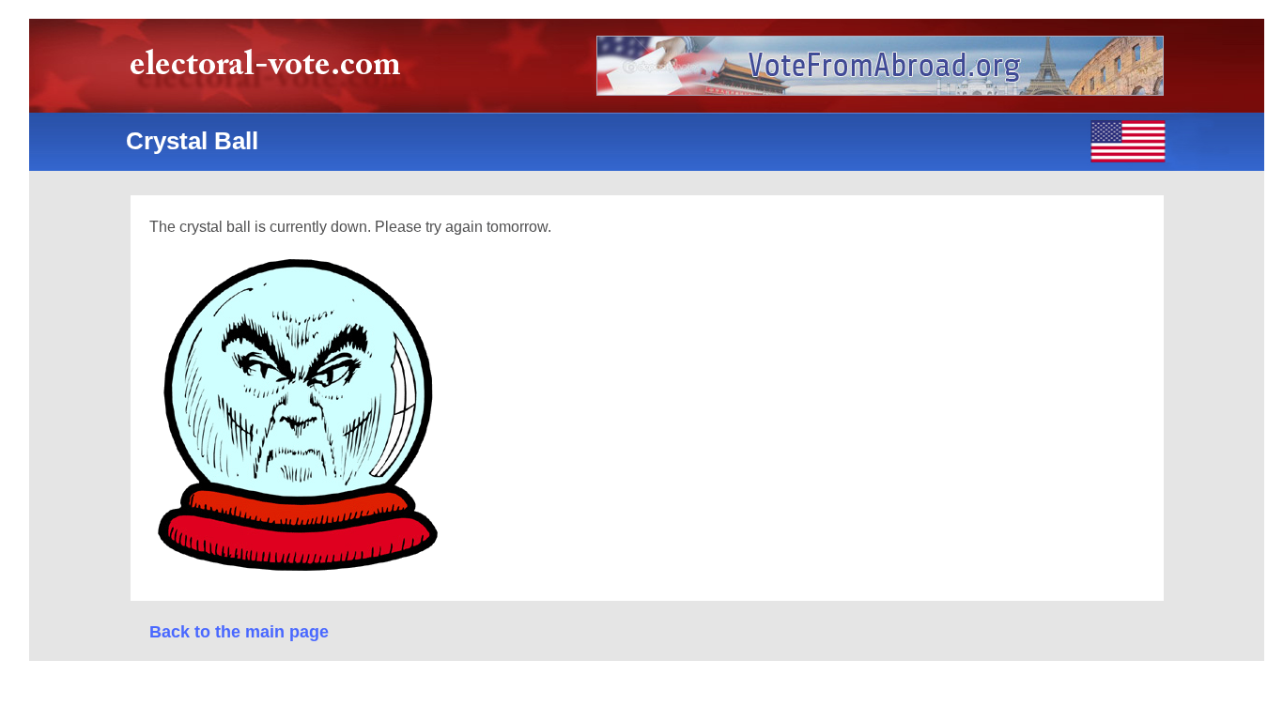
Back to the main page (239, 631)
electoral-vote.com (271, 70)
